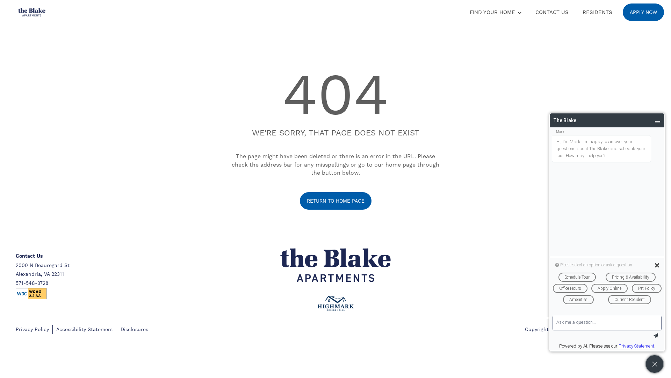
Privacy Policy (32, 329)
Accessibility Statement (84, 329)
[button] (643, 12)
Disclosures (134, 329)
